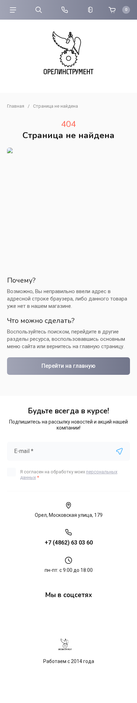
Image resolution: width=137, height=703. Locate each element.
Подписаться (119, 451)
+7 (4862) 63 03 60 (69, 542)
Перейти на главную (68, 366)
